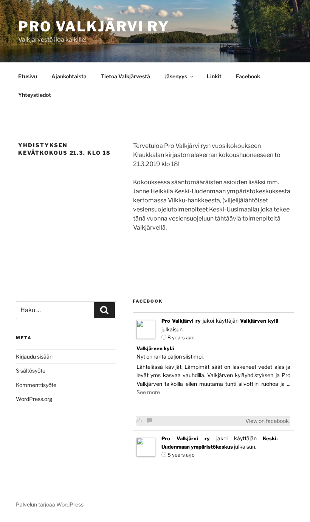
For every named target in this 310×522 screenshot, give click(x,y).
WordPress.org (34, 399)
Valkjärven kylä (259, 321)
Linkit (214, 76)
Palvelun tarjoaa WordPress (50, 504)
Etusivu (27, 76)
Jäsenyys (175, 76)
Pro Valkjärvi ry (93, 26)
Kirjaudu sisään (34, 356)
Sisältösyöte (30, 370)
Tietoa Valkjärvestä (125, 76)
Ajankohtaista (69, 76)
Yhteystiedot (34, 95)
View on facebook (267, 421)
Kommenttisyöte (36, 385)
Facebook (248, 76)
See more (148, 392)
